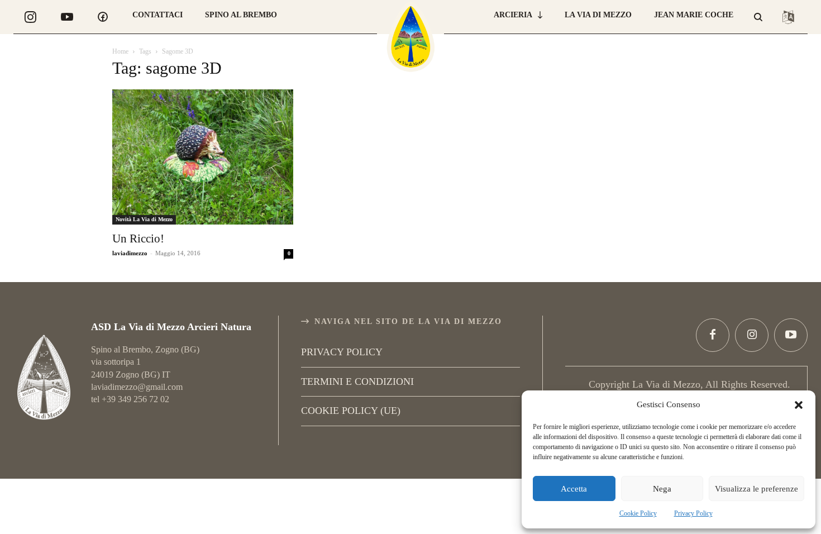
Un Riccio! (138, 238)
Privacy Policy (693, 513)
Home (120, 51)
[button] (798, 405)
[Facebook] (712, 335)
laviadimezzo (129, 253)
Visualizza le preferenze (756, 488)
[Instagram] (752, 335)
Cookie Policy (638, 513)
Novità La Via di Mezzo (144, 219)
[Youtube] (791, 335)
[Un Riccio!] (202, 157)
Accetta (574, 488)
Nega (662, 488)
